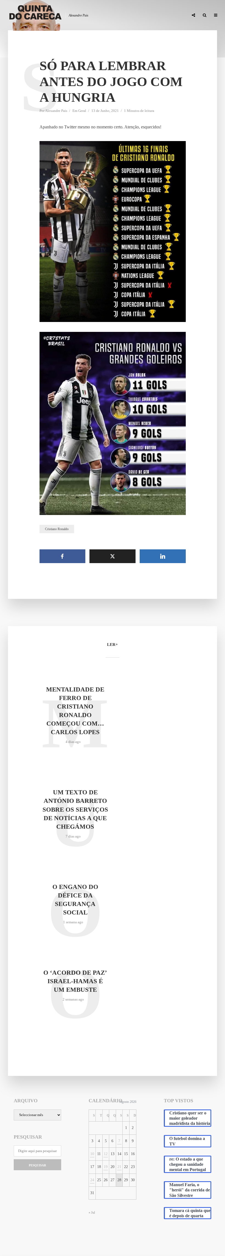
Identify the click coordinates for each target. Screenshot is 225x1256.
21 (119, 1167)
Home (54, 15)
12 (106, 1154)
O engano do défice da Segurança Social (75, 899)
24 (92, 1180)
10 (92, 1154)
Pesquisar (37, 1165)
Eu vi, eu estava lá (168, 15)
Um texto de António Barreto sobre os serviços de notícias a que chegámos (75, 809)
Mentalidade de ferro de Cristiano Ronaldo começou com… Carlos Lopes (75, 711)
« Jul (92, 1212)
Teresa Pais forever (128, 15)
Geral (82, 111)
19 (106, 1167)
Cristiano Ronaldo (57, 529)
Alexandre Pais (56, 111)
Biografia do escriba (85, 15)
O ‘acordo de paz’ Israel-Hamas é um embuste (75, 981)
